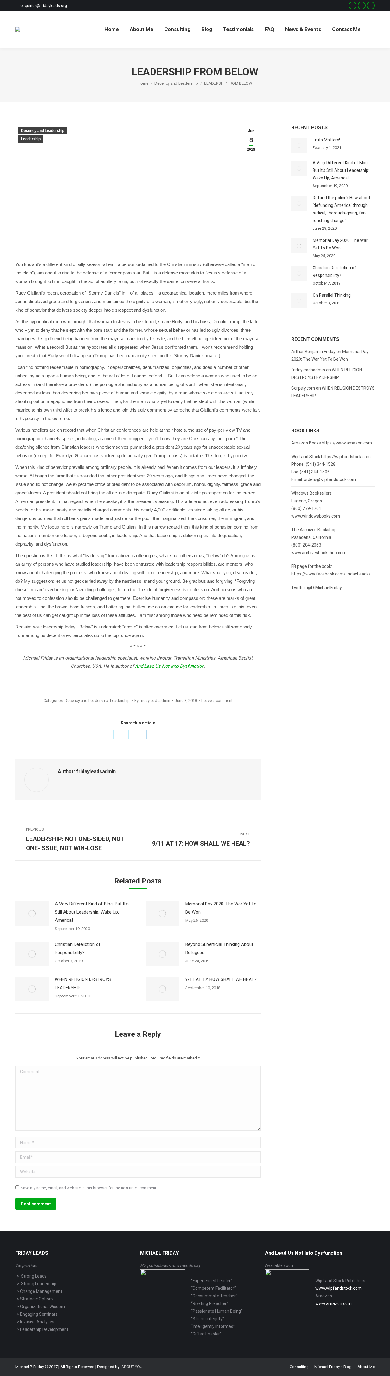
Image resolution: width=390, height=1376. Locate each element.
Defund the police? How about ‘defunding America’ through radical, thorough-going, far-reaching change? (341, 209)
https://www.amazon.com (347, 442)
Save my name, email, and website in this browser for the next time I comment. (89, 1188)
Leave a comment (216, 700)
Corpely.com (303, 388)
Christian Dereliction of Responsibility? (78, 948)
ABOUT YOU (132, 1366)
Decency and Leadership (42, 131)
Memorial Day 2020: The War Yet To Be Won (221, 908)
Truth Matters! (326, 139)
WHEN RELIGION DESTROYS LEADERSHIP (83, 983)
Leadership (31, 139)
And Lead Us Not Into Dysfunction (169, 666)
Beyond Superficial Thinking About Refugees (219, 948)
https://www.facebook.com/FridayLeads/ (330, 573)
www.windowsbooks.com (315, 516)
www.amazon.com (333, 1303)
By (152, 700)
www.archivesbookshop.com (318, 552)
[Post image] (32, 913)
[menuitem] (111, 29)
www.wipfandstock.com (338, 1288)
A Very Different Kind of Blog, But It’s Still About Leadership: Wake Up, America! (92, 912)
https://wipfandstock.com (346, 456)
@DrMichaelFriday (324, 587)
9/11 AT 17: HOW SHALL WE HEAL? (221, 979)
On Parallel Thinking (332, 295)
